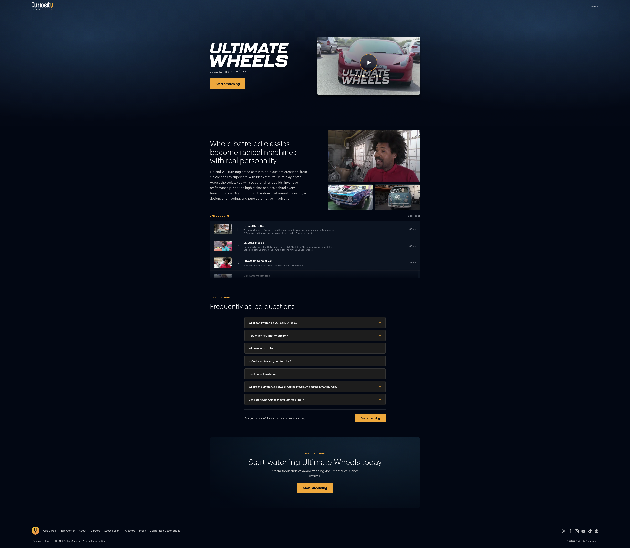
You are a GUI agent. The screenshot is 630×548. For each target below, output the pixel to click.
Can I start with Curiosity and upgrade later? (276, 399)
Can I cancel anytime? (262, 374)
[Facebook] (570, 531)
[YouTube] (583, 531)
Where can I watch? (261, 348)
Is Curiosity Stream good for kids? (270, 361)
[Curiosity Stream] (42, 6)
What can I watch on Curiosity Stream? (273, 322)
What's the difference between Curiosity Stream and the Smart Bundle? (293, 386)
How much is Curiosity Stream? (268, 335)
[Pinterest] (596, 531)
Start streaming (228, 83)
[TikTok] (590, 531)
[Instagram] (577, 531)
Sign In (594, 5)
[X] (563, 531)
